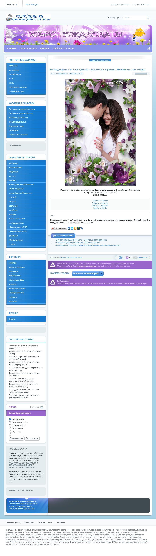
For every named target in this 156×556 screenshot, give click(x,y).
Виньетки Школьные (17, 122)
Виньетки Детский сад (18, 118)
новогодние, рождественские (21, 185)
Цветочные (64, 257)
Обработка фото (16, 240)
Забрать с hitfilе (100, 208)
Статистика (60, 522)
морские (12, 214)
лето (11, 79)
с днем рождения (16, 189)
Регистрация (32, 5)
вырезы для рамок (17, 219)
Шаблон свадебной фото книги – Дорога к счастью (78, 243)
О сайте (12, 244)
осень (11, 83)
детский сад (14, 70)
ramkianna (62, 74)
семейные (13, 210)
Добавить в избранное (120, 5)
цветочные (13, 163)
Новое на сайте (45, 522)
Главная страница (14, 522)
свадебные (13, 172)
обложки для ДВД (16, 280)
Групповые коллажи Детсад (21, 113)
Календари (13, 130)
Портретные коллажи (18, 135)
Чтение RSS (148, 48)
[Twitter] (72, 228)
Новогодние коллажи (18, 87)
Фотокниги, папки (16, 126)
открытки (13, 284)
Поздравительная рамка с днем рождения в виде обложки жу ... (22, 380)
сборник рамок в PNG (18, 227)
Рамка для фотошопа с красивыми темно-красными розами (24, 391)
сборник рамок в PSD (18, 231)
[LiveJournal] (81, 228)
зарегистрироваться (86, 266)
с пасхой (12, 197)
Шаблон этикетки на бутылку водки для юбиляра (26, 352)
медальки (13, 301)
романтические (76, 257)
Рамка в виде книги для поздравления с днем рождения (26, 369)
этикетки (12, 263)
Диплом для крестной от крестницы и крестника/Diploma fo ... (25, 358)
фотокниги (13, 236)
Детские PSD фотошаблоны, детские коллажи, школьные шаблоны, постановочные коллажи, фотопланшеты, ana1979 (28, 17)
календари (13, 271)
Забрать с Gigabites (100, 206)
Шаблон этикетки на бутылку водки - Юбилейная (24, 374)
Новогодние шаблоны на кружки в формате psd (23, 347)
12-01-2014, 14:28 (75, 74)
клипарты (13, 297)
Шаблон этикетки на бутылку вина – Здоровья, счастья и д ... (24, 385)
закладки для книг (16, 293)
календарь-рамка (16, 223)
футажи (12, 319)
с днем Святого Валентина (20, 193)
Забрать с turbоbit (100, 201)
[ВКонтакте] (69, 228)
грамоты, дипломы (17, 267)
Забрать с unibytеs (100, 203)
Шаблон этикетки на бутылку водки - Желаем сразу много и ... (24, 363)
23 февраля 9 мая (16, 91)
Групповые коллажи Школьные (22, 109)
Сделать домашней (141, 5)
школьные (13, 66)
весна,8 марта (15, 74)
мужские (12, 180)
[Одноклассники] (75, 228)
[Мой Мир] (78, 228)
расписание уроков (17, 288)
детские (12, 176)
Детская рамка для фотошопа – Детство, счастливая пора (81, 240)
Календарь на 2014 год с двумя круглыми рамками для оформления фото (88, 245)
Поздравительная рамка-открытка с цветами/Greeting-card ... (24, 396)
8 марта (12, 202)
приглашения (14, 276)
